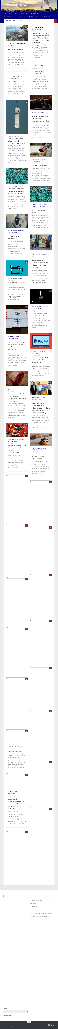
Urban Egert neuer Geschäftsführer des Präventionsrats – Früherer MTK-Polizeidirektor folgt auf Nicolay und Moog (41, 408)
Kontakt (33, 897)
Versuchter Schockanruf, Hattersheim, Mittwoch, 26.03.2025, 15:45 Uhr (16, 191)
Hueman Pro (17, 1026)
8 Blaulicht (34, 27)
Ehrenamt (44, 204)
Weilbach (10, 795)
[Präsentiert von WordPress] (8, 1026)
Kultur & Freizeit (13, 13)
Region (4, 13)
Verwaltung (39, 450)
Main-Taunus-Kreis (42, 254)
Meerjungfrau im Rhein (15, 50)
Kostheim (34, 112)
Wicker (33, 67)
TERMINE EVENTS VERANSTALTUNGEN (40, 916)
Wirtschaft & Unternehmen (9, 17)
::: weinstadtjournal (14, 5)
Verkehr (43, 112)
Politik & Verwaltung (35, 13)
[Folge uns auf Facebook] (49, 1025)
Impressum (33, 903)
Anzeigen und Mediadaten (37, 900)
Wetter (10, 45)
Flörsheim (40, 65)
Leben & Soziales (24, 13)
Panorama (38, 17)
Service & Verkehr (48, 17)
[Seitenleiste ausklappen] (2, 21)
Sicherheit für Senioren (39, 166)
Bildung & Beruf (22, 17)
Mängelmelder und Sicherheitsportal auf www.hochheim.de (39, 456)
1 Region (10, 43)
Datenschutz (34, 906)
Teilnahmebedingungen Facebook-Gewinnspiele (42, 913)
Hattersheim (41, 27)
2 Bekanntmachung (36, 160)
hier (18, 1004)
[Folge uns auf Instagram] (54, 1025)
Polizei (14, 43)
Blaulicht (31, 17)
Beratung (34, 397)
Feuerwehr (11, 336)
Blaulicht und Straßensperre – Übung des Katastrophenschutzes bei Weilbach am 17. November (17, 803)
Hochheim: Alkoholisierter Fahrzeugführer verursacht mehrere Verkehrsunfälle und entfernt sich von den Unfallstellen (41, 38)
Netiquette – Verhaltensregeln (38, 910)
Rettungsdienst (21, 43)
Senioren (38, 161)
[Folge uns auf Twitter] (52, 1025)
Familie (33, 206)
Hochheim (34, 29)
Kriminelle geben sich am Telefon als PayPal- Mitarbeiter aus (40, 360)
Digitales (44, 351)
